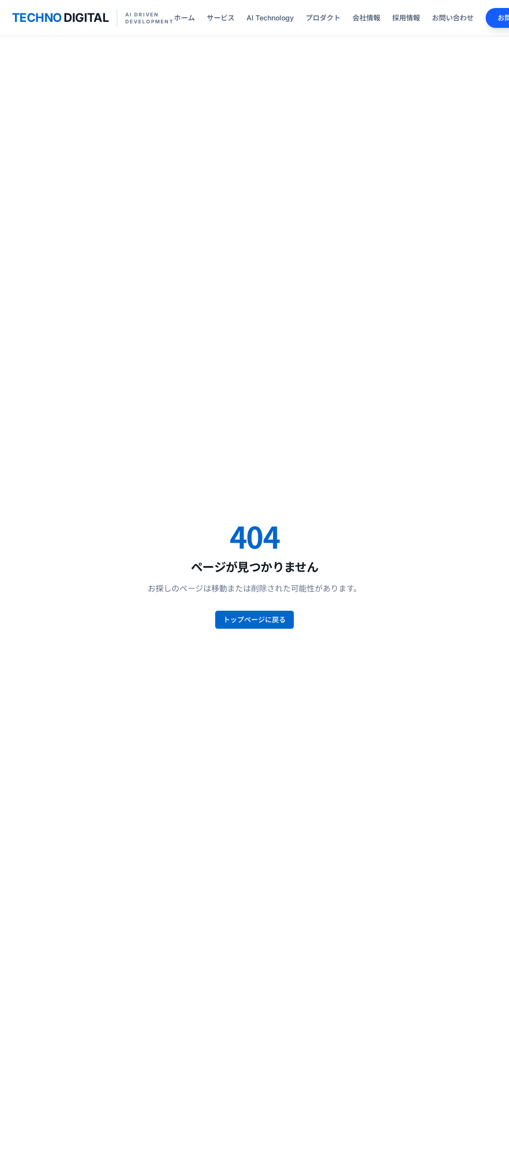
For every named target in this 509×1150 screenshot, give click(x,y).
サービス (221, 17)
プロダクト (323, 17)
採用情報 (406, 17)
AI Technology (270, 17)
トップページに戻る (254, 619)
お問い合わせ (453, 17)
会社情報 (366, 17)
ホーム (184, 17)
